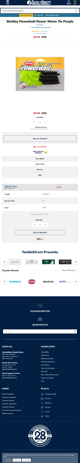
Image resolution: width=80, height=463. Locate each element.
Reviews (40, 170)
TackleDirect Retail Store (12, 352)
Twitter (47, 416)
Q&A (40, 175)
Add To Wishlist (40, 139)
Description (40, 159)
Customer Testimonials (9, 404)
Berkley (41, 25)
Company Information (9, 397)
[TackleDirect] (39, 2)
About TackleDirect (8, 394)
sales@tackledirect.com (9, 369)
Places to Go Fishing (47, 378)
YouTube (47, 407)
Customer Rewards (8, 407)
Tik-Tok (47, 412)
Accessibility (45, 352)
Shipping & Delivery (47, 358)
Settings (8, 460)
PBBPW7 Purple (10, 186)
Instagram (48, 403)
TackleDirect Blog (50, 394)
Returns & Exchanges (48, 368)
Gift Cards (44, 371)
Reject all (17, 460)
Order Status (45, 365)
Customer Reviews (8, 400)
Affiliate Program (7, 413)
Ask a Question (41, 33)
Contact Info (45, 355)
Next (75, 262)
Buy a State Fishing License (50, 375)
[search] (75, 11)
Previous (4, 262)
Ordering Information (47, 362)
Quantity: (40, 117)
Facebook (48, 398)
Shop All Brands (68, 270)
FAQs (42, 381)
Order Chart (40, 164)
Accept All (26, 460)
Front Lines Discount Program (11, 410)
